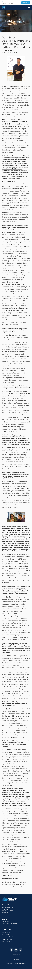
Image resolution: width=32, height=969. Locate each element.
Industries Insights (8, 939)
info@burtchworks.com (9, 923)
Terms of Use (16, 959)
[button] (28, 7)
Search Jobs (6, 932)
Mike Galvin (17, 126)
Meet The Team (7, 941)
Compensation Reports (9, 937)
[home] (3, 7)
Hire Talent (5, 934)
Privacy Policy (16, 954)
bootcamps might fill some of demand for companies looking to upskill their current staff (14, 121)
